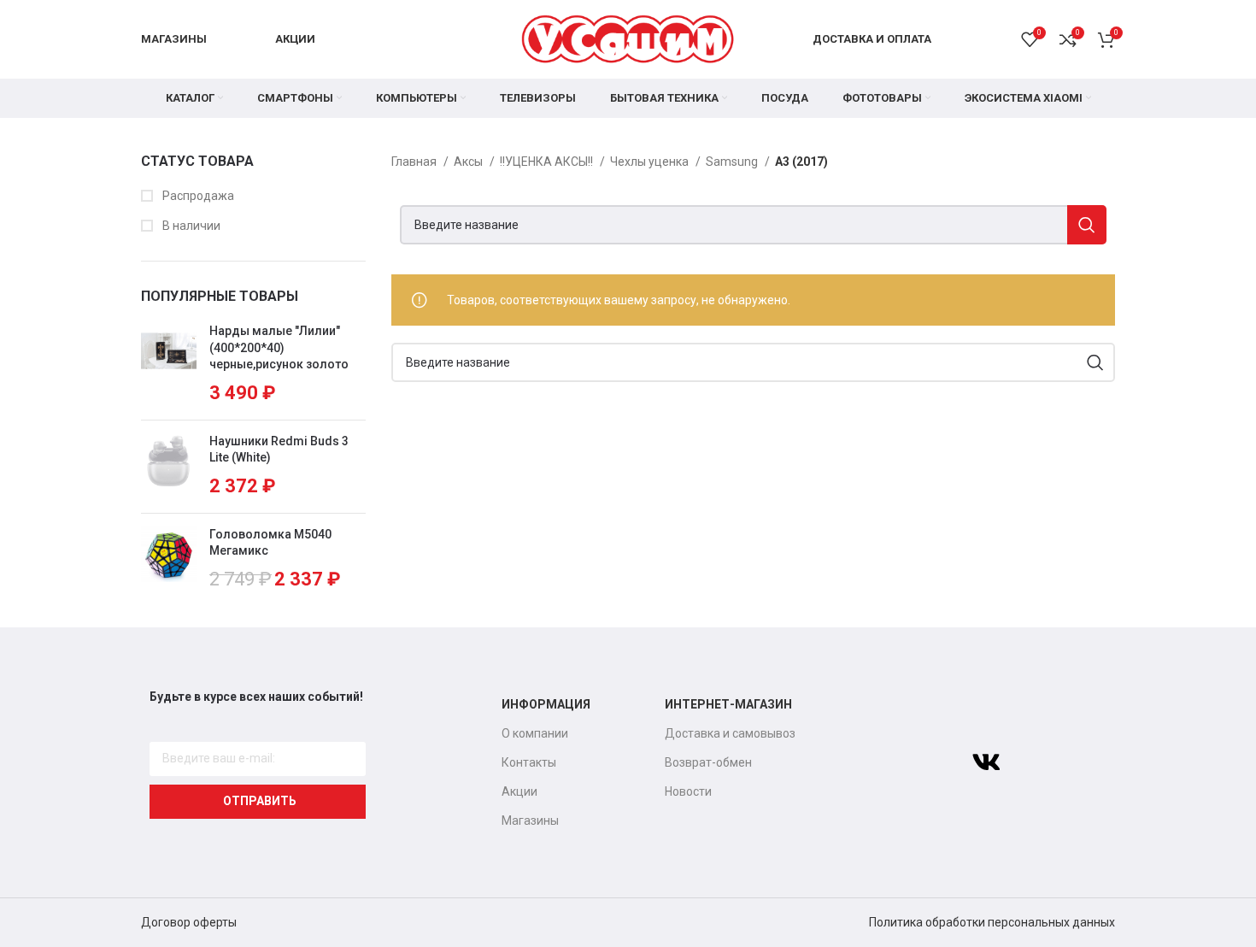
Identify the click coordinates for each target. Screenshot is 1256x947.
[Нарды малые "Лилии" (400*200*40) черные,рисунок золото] (169, 365)
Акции (519, 791)
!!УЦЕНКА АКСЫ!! (548, 161)
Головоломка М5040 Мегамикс (270, 542)
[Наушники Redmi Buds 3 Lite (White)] (169, 466)
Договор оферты (189, 922)
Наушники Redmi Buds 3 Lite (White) (279, 449)
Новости (688, 791)
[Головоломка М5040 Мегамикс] (169, 559)
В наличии (190, 225)
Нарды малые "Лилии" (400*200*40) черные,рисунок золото (279, 347)
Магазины (530, 820)
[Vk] (986, 762)
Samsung (733, 161)
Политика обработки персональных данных (992, 922)
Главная (415, 161)
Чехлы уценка (650, 161)
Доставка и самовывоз (730, 733)
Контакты (529, 762)
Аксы (469, 161)
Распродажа (197, 196)
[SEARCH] (1086, 224)
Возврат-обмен (708, 762)
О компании (535, 733)
